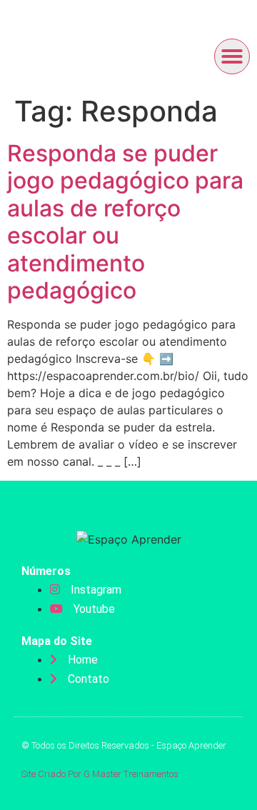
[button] (232, 56)
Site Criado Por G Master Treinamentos (99, 774)
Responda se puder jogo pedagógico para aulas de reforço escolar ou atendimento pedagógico (125, 221)
